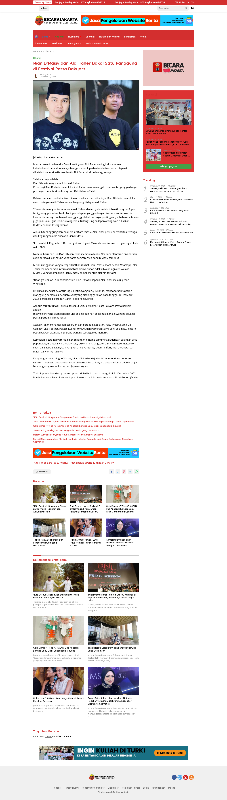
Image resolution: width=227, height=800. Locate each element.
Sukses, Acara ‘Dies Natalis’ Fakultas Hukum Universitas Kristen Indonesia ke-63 (170, 223)
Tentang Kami (74, 43)
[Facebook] (174, 777)
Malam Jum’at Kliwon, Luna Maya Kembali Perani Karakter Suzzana (68, 434)
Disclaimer (57, 43)
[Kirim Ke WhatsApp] (136, 471)
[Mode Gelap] (192, 8)
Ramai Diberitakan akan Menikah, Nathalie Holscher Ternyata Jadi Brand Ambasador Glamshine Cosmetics (83, 440)
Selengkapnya (167, 166)
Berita (45, 36)
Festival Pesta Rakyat (73, 462)
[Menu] (35, 8)
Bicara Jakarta (45, 74)
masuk (48, 736)
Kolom (143, 36)
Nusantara (73, 36)
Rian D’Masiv (106, 462)
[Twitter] (179, 777)
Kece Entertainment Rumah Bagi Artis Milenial (169, 212)
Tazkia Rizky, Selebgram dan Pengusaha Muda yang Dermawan (66, 430)
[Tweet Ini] (118, 471)
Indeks (44, 8)
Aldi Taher (40, 462)
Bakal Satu (53, 462)
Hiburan (37, 57)
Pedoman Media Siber (97, 43)
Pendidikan (130, 36)
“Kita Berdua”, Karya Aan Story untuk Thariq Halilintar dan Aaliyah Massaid (72, 417)
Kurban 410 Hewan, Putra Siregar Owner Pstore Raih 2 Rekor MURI (171, 243)
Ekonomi (90, 36)
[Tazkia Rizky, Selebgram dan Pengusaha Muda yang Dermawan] (49, 528)
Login (146, 787)
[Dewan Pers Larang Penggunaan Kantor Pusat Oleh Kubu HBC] (168, 112)
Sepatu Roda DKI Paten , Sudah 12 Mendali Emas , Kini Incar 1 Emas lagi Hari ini (176, 154)
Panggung (92, 462)
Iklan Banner (41, 43)
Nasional (59, 36)
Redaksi (57, 787)
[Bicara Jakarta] (56, 20)
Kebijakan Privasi (131, 787)
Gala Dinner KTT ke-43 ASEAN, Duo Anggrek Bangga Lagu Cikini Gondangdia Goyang (77, 426)
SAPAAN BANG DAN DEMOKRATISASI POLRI (171, 232)
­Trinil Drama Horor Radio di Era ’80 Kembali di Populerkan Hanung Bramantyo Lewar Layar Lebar (83, 421)
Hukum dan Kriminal (109, 36)
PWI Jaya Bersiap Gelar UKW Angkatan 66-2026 (57, 2)
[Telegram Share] (130, 471)
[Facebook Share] (111, 471)
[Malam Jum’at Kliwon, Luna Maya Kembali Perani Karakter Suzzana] (86, 528)
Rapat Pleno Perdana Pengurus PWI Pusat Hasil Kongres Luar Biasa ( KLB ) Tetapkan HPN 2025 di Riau (167, 143)
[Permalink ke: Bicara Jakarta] (35, 75)
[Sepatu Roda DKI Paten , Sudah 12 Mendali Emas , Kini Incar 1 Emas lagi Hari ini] (153, 155)
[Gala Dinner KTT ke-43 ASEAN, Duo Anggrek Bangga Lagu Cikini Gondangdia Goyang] (122, 494)
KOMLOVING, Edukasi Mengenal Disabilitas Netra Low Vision (171, 201)
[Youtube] (185, 777)
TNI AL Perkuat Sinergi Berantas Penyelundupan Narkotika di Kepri (187, 2)
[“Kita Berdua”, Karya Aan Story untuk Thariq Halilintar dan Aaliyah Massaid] (49, 494)
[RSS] (191, 777)
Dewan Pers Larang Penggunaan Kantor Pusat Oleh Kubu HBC (166, 132)
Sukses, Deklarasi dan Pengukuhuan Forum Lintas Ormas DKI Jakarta (168, 190)
